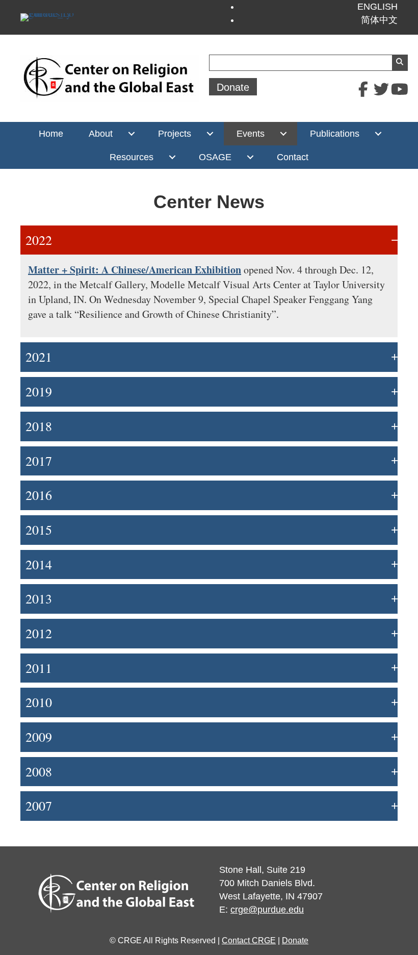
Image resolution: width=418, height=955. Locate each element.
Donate (295, 940)
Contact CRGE (249, 940)
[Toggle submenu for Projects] (210, 133)
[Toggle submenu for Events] (283, 133)
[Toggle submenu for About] (131, 133)
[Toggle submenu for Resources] (172, 157)
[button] (363, 89)
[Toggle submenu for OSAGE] (250, 157)
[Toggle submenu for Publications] (378, 133)
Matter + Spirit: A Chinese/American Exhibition (134, 269)
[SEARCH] (399, 62)
